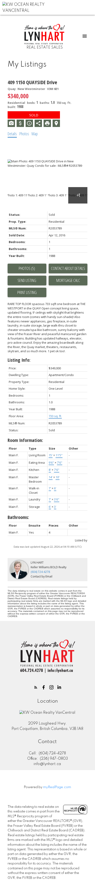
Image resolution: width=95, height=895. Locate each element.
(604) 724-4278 (40, 572)
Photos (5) (27, 268)
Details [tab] (12, 133)
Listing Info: (19, 360)
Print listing (27, 292)
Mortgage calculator (68, 281)
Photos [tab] (24, 133)
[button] (36, 687)
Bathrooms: (18, 517)
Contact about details (68, 268)
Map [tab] (35, 133)
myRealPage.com (57, 787)
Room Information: (25, 440)
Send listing (27, 280)
